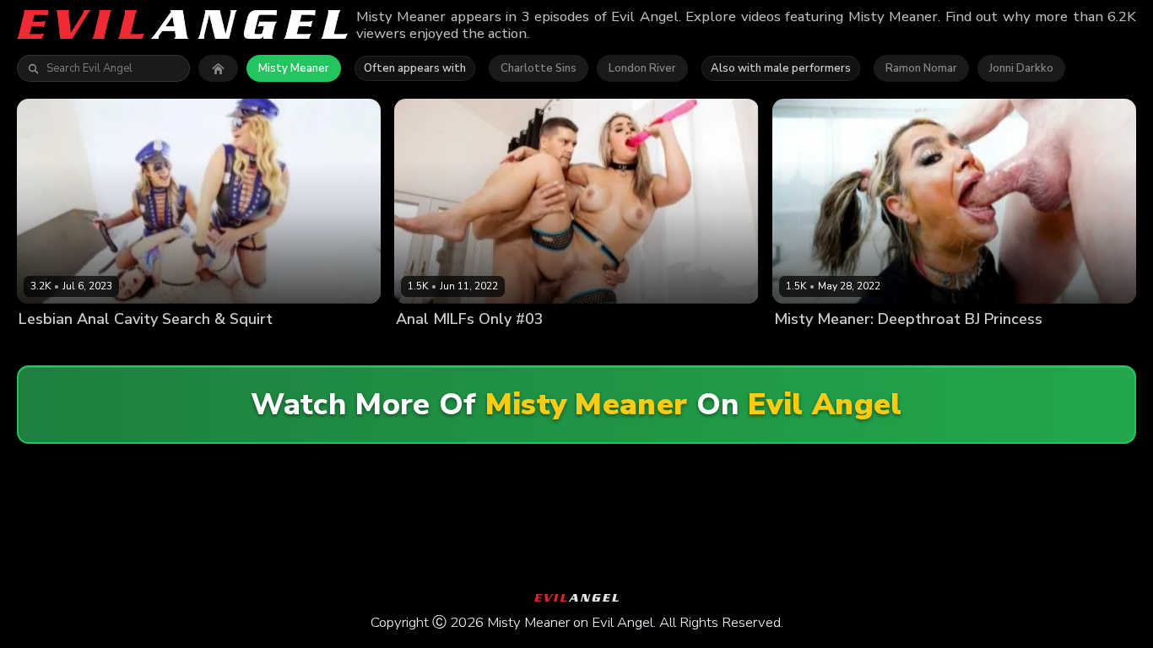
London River (642, 68)
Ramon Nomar (921, 68)
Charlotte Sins (538, 68)
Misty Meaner (293, 68)
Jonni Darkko (1021, 68)
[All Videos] (218, 68)
